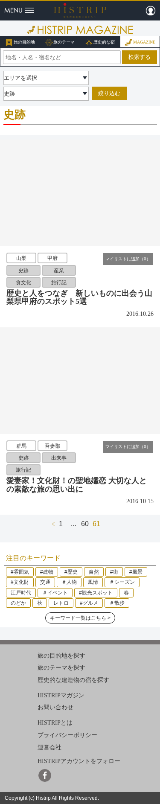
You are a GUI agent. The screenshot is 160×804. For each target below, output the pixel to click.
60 (85, 523)
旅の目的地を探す (61, 656)
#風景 (136, 572)
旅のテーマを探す (61, 667)
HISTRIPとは (55, 723)
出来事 (59, 458)
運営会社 (49, 747)
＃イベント (55, 593)
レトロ (61, 603)
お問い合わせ (55, 707)
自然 (94, 572)
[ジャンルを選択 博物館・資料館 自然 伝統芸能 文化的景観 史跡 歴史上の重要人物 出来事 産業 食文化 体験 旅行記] (46, 94)
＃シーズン (122, 582)
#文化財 (20, 582)
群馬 (21, 446)
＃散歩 (117, 603)
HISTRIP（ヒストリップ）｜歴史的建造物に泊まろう (80, 10)
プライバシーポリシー (67, 735)
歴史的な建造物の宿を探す (73, 680)
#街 (114, 572)
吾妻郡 (52, 446)
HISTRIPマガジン (61, 695)
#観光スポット (96, 593)
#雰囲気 (20, 572)
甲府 (52, 258)
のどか (18, 603)
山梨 (21, 258)
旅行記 (59, 282)
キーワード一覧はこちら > (80, 618)
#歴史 (71, 572)
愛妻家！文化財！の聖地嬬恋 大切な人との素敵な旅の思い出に (76, 484)
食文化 (23, 282)
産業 (59, 270)
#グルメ (89, 603)
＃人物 (69, 582)
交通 (45, 582)
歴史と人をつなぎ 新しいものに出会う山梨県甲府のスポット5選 (79, 297)
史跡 (23, 270)
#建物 (46, 572)
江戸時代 (21, 593)
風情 (93, 582)
